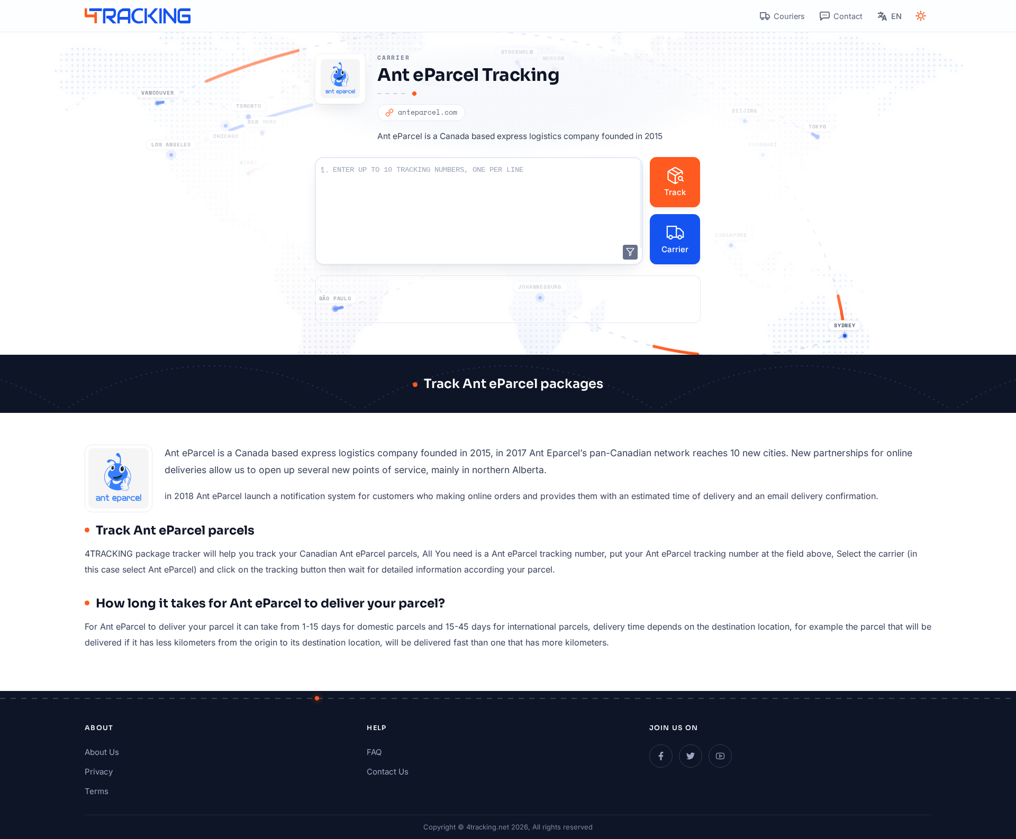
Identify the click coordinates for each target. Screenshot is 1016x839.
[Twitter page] (690, 756)
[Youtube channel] (720, 756)
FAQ (374, 752)
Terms (96, 791)
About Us (102, 752)
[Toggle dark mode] (920, 15)
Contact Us (388, 772)
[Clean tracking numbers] (630, 252)
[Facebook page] (661, 756)
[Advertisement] (508, 299)
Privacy (99, 772)
